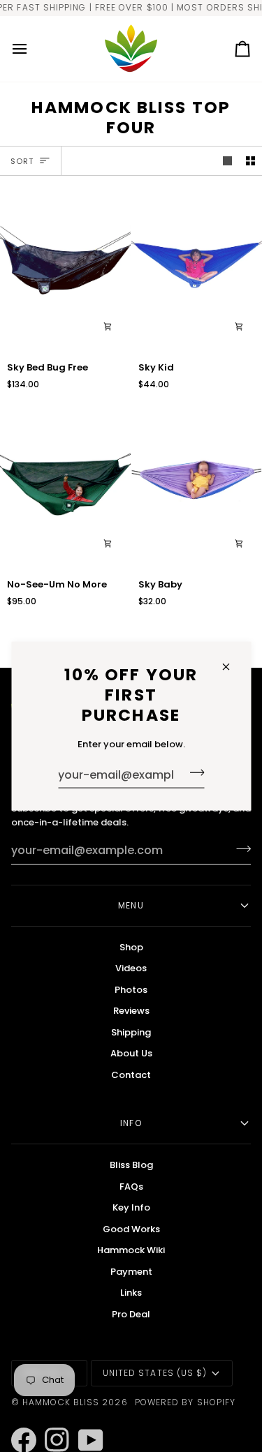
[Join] (192, 772)
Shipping (131, 1032)
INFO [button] (130, 1123)
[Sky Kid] (196, 268)
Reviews (131, 1010)
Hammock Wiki (131, 1250)
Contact (131, 1074)
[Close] (231, 666)
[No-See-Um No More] (65, 485)
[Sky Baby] (196, 485)
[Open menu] (32, 49)
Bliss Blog (131, 1165)
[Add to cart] (107, 326)
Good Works (131, 1229)
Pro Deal (131, 1314)
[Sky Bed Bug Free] (65, 268)
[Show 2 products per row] (250, 161)
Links (131, 1292)
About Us (131, 1053)
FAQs (131, 1186)
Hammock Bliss (60, 1402)
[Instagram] (51, 1421)
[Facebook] (17, 1421)
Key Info (131, 1207)
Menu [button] (130, 905)
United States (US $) (155, 1373)
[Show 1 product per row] (227, 161)
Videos (131, 968)
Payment (131, 1271)
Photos (131, 989)
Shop (131, 947)
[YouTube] (84, 1421)
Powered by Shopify (185, 1402)
